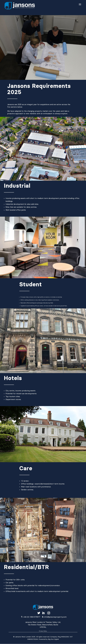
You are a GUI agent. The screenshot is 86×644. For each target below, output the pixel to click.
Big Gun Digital (53, 639)
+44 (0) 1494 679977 (31, 617)
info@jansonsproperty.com (55, 617)
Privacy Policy (43, 631)
